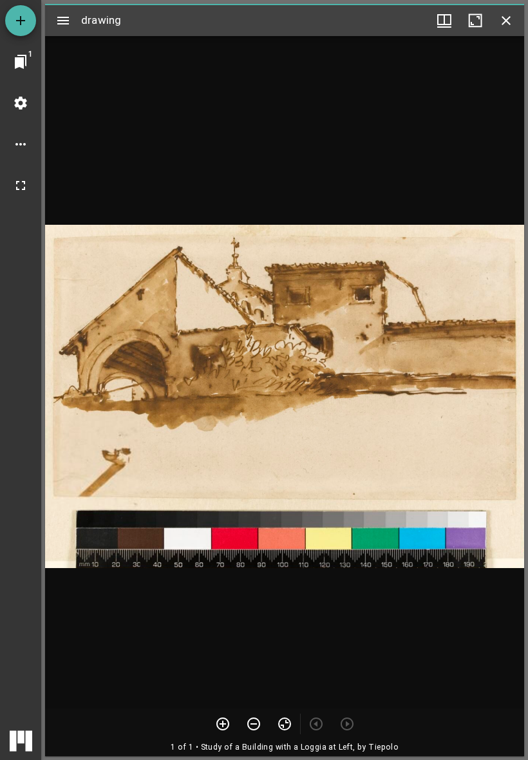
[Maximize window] (475, 20)
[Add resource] (20, 20)
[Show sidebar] (63, 20)
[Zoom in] (222, 723)
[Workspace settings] (20, 103)
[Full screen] (20, 185)
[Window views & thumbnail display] (444, 20)
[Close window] (506, 20)
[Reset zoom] (284, 723)
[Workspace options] (20, 144)
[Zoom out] (253, 723)
